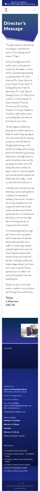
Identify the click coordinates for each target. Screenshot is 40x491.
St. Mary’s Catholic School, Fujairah (17, 465)
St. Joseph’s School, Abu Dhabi (16, 451)
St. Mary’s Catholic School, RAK (16, 471)
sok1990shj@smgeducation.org (19, 406)
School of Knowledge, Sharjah (16, 468)
